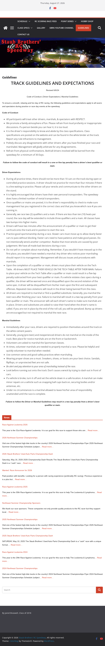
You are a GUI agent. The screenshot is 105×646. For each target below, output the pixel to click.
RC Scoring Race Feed (46, 21)
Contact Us (23, 34)
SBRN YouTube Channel (61, 28)
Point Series (67, 21)
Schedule (22, 21)
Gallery (41, 28)
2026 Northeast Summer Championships (19, 438)
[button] (28, 21)
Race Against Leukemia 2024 (14, 552)
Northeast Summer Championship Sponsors (21, 503)
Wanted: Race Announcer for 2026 (17, 470)
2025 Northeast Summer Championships (19, 519)
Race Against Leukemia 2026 (14, 425)
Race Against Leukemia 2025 (14, 487)
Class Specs (24, 28)
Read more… (93, 430)
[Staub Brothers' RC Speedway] (5, 28)
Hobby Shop (87, 21)
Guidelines (83, 28)
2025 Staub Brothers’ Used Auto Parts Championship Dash (27, 536)
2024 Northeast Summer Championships (19, 568)
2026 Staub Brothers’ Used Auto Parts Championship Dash (27, 454)
